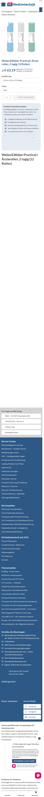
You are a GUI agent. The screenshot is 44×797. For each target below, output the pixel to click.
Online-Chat (10, 427)
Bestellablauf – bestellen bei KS (13, 449)
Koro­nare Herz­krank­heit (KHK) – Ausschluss (18, 609)
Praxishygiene (7, 11)
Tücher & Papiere (20, 11)
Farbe (4, 86)
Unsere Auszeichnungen (10, 548)
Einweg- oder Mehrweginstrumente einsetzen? (19, 620)
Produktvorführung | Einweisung (14, 482)
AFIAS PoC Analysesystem (11, 575)
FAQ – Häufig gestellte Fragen (13, 456)
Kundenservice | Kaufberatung (13, 460)
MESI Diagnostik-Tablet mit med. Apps (16, 613)
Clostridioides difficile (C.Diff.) (13, 594)
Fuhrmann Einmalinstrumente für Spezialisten (19, 601)
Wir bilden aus (7, 556)
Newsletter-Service (8, 479)
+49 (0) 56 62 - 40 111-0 (14, 421)
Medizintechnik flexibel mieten (13, 586)
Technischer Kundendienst (11, 509)
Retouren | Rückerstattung (11, 490)
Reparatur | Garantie (9, 486)
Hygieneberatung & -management (14, 528)
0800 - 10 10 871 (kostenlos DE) (17, 416)
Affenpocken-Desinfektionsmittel (14, 590)
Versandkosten (27, 71)
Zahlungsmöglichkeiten (10, 497)
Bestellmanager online (10, 452)
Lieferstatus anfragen (9, 471)
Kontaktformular (11, 432)
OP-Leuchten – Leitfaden (11, 583)
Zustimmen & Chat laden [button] (24, 761)
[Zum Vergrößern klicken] (6, 24)
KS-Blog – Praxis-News (10, 571)
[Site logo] (21, 4)
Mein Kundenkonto (9, 475)
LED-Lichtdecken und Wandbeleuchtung (17, 520)
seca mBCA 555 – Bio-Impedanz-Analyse (17, 616)
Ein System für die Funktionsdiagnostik (16, 605)
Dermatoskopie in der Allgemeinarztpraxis (17, 624)
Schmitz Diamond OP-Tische (12, 579)
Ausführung (6, 76)
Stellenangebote (7, 552)
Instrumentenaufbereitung (11, 532)
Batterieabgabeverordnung (12, 445)
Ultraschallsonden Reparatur (12, 513)
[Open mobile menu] (3, 4)
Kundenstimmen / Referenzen (13, 545)
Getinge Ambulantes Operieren (13, 598)
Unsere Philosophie (9, 541)
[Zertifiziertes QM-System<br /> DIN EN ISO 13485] (4, 672)
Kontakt (4, 560)
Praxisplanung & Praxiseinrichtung (14, 517)
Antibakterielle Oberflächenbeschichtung (17, 524)
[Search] (41, 9)
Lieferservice (6, 467)
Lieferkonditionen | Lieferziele (12, 494)
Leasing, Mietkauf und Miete (12, 464)
